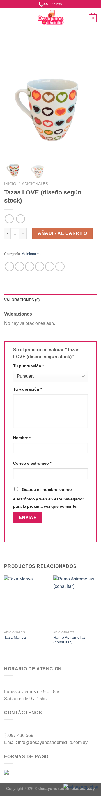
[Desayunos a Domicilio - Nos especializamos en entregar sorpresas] (50, 18)
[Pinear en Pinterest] (49, 266)
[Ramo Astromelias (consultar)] (75, 601)
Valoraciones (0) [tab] (22, 300)
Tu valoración (27, 389)
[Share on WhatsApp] (9, 266)
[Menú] (7, 18)
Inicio (10, 184)
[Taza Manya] (26, 601)
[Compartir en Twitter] (29, 266)
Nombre (22, 438)
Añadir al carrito (62, 233)
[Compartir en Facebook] (19, 266)
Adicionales (35, 184)
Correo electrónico (32, 463)
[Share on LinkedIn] (60, 266)
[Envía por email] (39, 266)
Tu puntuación (28, 366)
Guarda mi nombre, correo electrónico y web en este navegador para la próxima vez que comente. (48, 498)
